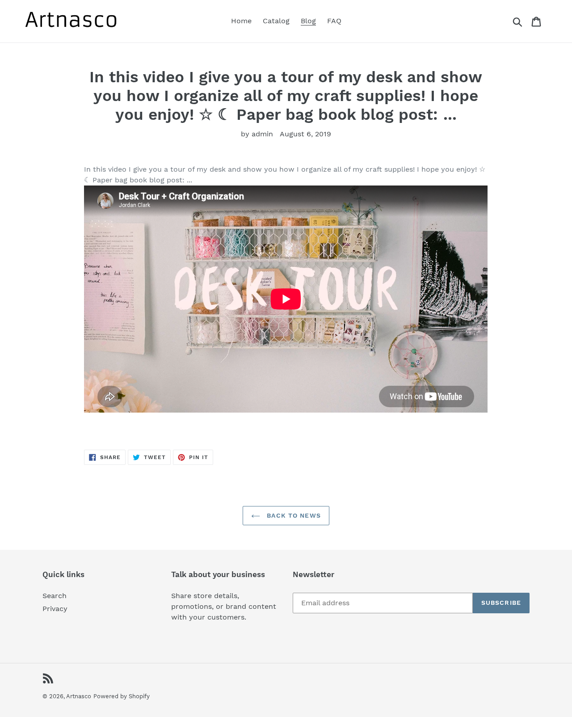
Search (54, 595)
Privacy (54, 608)
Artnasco (78, 696)
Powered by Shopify (121, 696)
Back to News (293, 515)
